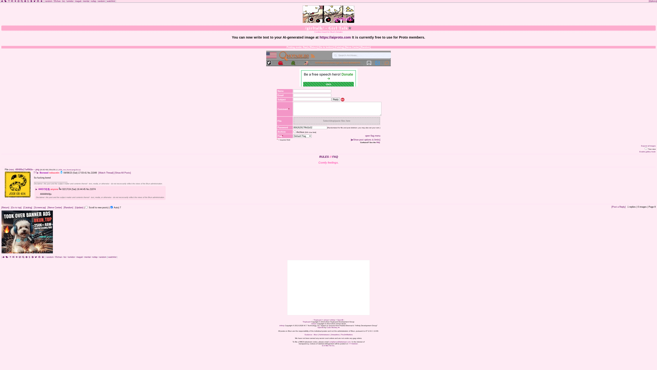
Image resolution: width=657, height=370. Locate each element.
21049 (94, 172)
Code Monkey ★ (333, 327)
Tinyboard (317, 320)
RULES (324, 156)
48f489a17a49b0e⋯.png (27, 169)
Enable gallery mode (647, 152)
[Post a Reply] (618, 207)
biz (63, 1)
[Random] (365, 47)
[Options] (653, 1)
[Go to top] (16, 207)
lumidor (70, 1)
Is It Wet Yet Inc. (328, 346)
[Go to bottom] (326, 47)
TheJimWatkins (347, 335)
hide (11, 170)
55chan (57, 1)
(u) (80, 170)
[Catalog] (339, 47)
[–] (35, 172)
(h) (77, 170)
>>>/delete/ (353, 344)
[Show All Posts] (122, 172)
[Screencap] (40, 207)
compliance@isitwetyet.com (340, 342)
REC (342, 100)
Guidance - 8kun (311, 335)
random (48, 1)
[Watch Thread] (106, 172)
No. (89, 172)
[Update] (79, 207)
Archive (306, 132)
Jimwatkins (335, 335)
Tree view (652, 149)
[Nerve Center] (352, 47)
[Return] (314, 47)
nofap (93, 1)
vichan (326, 320)
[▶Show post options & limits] (365, 139)
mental (86, 1)
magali (78, 1)
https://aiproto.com (335, 37)
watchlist (111, 1)
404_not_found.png (67, 170)
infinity (332, 320)
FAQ (378, 142)
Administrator (324, 335)
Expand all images (648, 146)
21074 (93, 189)
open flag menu (372, 135)
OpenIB (340, 320)
